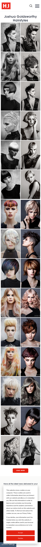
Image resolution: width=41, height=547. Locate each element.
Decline (20, 538)
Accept (20, 533)
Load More (20, 470)
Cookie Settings (8, 544)
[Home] (6, 6)
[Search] (31, 6)
